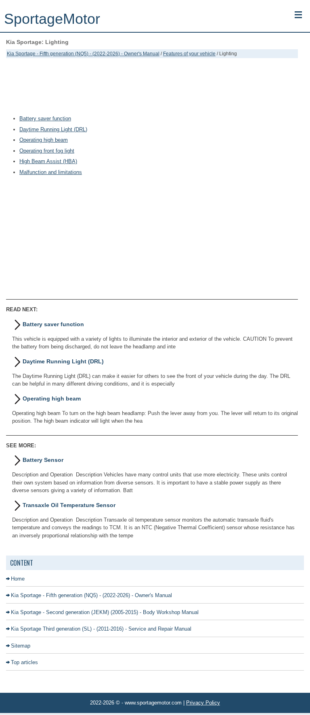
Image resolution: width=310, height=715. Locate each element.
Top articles (24, 662)
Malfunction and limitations (50, 172)
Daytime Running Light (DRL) (53, 129)
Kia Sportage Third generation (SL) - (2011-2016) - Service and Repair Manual (101, 629)
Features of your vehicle (189, 54)
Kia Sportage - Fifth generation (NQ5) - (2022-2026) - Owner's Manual (83, 54)
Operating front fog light (46, 151)
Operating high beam (43, 140)
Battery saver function (45, 118)
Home (18, 579)
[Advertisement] (152, 86)
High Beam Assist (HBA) (48, 161)
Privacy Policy (203, 703)
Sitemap (20, 646)
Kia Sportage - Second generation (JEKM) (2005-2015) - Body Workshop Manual (105, 612)
